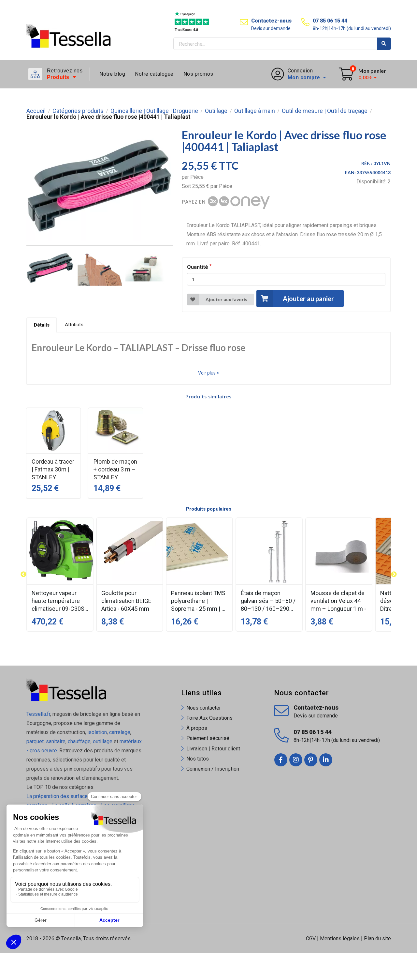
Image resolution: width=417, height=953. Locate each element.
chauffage (79, 741)
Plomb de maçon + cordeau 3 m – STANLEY (115, 469)
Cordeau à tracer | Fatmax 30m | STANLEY (53, 469)
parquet (35, 741)
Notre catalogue (154, 74)
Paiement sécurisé (207, 738)
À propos (196, 728)
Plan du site (377, 938)
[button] (23, 574)
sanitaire (55, 741)
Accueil (36, 111)
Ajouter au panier (308, 298)
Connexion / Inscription (212, 769)
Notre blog (112, 74)
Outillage (216, 111)
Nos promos (198, 74)
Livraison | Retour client (213, 748)
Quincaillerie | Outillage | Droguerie (154, 111)
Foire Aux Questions (209, 718)
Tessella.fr (38, 714)
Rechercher (384, 44)
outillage (102, 741)
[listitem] (59, 574)
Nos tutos (197, 759)
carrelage (119, 732)
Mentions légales (340, 938)
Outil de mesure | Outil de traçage (324, 111)
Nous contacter (203, 708)
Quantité (197, 267)
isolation (96, 732)
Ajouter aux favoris (226, 299)
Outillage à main (254, 111)
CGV (311, 938)
